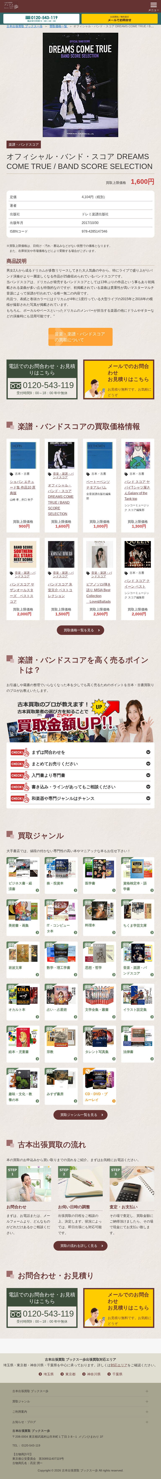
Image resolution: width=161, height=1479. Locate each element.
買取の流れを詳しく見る (78, 1246)
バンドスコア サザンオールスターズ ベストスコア (22, 593)
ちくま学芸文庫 (135, 925)
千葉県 (117, 1374)
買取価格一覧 (58, 26)
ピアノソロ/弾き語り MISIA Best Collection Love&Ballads (98, 593)
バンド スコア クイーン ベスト (137, 583)
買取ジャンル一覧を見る (78, 1115)
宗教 (50, 1052)
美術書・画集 (19, 925)
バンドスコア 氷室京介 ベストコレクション (60, 590)
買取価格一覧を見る (79, 630)
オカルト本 (17, 1009)
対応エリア (119, 1365)
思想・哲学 (93, 967)
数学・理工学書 (58, 967)
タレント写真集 (97, 1052)
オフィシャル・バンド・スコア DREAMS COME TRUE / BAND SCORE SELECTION (61, 500)
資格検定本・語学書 (135, 886)
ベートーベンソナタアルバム (98, 484)
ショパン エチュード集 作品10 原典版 (22, 487)
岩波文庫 (15, 967)
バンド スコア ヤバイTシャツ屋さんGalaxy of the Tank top (137, 490)
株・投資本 (55, 883)
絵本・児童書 (19, 1052)
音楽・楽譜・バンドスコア (63, 475)
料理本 (90, 925)
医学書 (90, 883)
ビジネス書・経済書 (20, 886)
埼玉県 (49, 1374)
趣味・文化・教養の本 (20, 1096)
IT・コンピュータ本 (58, 928)
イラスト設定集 (135, 1009)
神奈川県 (94, 1374)
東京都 (70, 1374)
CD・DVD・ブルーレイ (96, 1096)
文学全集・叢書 (97, 1009)
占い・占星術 (57, 1009)
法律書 (128, 1052)
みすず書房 (55, 1094)
